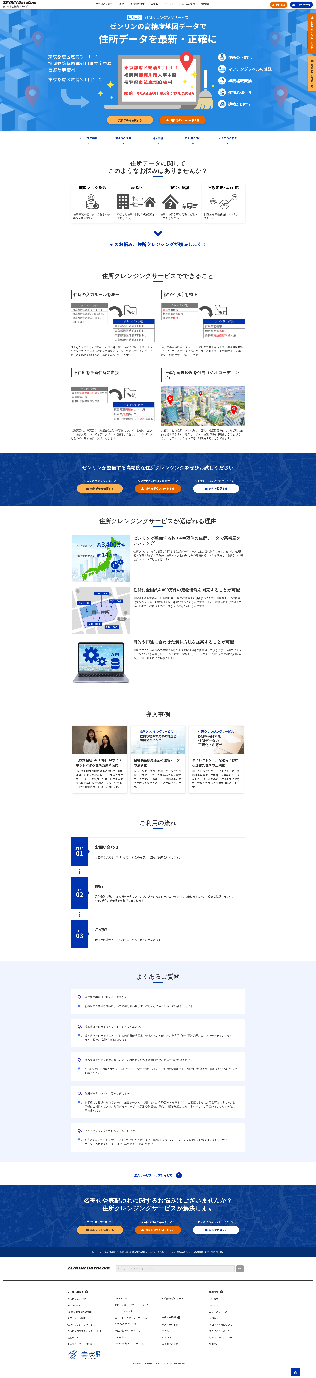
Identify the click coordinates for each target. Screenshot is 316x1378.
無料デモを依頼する (130, 120)
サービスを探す (104, 3)
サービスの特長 (88, 138)
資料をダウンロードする (184, 120)
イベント (169, 3)
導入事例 (158, 138)
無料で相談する (218, 488)
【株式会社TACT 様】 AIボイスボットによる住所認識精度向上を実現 (99, 763)
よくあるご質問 (187, 3)
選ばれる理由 (123, 138)
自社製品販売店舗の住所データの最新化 (157, 762)
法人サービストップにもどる (153, 1175)
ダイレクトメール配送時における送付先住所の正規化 (215, 762)
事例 (121, 3)
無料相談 (280, 4)
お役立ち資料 (138, 3)
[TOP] (295, 1372)
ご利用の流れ (193, 138)
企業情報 (204, 3)
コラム (154, 3)
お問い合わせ (303, 4)
